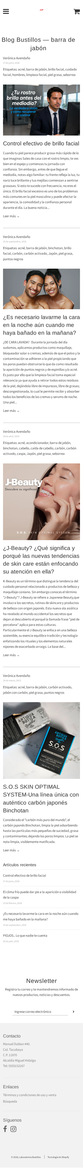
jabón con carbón (15, 692)
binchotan (55, 248)
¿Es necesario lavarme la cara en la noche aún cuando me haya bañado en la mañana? (41, 325)
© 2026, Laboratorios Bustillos (26, 1157)
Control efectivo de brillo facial (41, 143)
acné (21, 69)
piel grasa (55, 74)
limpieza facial (36, 74)
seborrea (69, 74)
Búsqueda (10, 1101)
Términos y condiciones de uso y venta (29, 1095)
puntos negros (13, 259)
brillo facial (56, 69)
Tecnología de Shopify (58, 1157)
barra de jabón (36, 69)
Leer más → (11, 216)
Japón (52, 253)
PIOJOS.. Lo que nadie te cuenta (25, 935)
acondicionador (37, 443)
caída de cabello (42, 448)
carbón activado (35, 253)
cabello (24, 448)
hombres (18, 74)
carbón (17, 253)
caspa (21, 453)
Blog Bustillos (21, 39)
